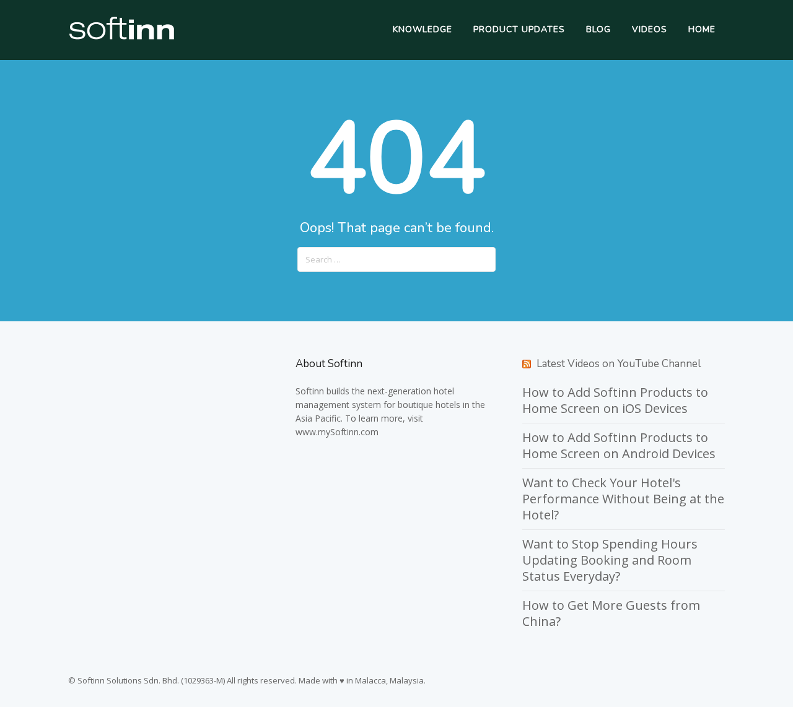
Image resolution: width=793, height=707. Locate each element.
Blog (598, 29)
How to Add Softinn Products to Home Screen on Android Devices (619, 445)
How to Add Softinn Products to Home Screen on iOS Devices (615, 400)
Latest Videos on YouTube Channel (619, 364)
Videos (649, 29)
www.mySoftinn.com (337, 432)
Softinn (310, 391)
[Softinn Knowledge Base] (121, 36)
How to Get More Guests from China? (611, 613)
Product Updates (519, 29)
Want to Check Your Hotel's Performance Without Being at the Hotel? (623, 498)
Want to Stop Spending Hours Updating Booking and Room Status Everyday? (610, 560)
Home (702, 29)
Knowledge (422, 29)
